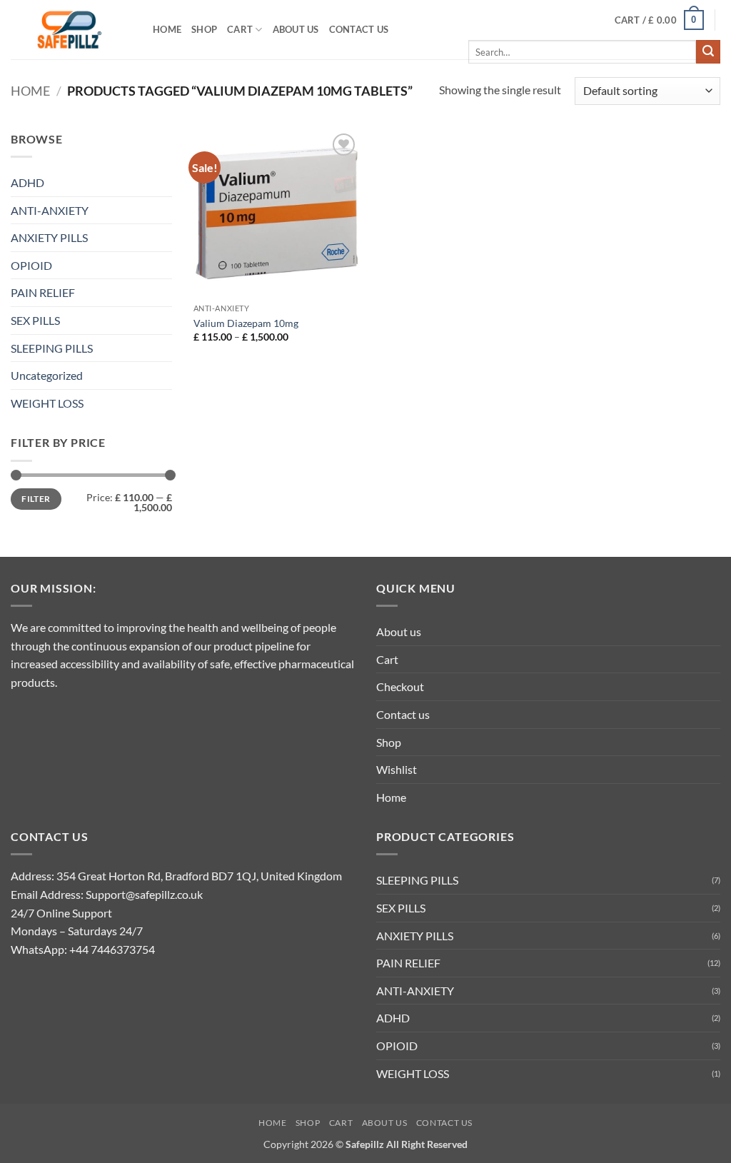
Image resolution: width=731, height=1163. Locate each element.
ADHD (27, 182)
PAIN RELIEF (43, 292)
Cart (240, 29)
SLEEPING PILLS (52, 348)
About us (296, 29)
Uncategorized (47, 375)
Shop (204, 29)
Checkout (400, 686)
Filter (35, 498)
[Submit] (708, 52)
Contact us (359, 29)
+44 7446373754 (112, 949)
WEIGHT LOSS (47, 403)
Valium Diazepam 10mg (245, 323)
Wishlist (396, 769)
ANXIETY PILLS (49, 237)
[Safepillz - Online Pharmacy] (71, 30)
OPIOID (31, 265)
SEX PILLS (35, 320)
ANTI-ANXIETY (50, 210)
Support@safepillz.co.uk (144, 894)
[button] (660, 20)
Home (167, 29)
